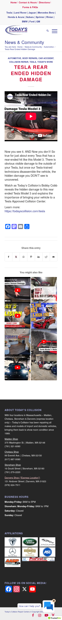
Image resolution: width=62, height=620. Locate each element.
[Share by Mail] (53, 257)
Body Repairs (29, 58)
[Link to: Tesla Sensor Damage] (18, 290)
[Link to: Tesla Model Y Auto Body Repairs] (18, 316)
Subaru (30, 17)
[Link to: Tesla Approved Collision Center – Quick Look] (18, 367)
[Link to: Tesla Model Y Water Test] (44, 341)
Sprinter (40, 17)
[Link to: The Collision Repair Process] (44, 316)
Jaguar (32, 12)
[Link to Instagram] (39, 615)
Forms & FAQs (30, 7)
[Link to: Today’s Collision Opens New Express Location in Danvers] (18, 341)
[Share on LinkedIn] (38, 257)
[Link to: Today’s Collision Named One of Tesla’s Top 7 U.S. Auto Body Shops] (44, 290)
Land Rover (20, 12)
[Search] (46, 31)
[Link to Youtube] (46, 615)
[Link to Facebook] (33, 615)
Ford (31, 21)
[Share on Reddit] (46, 257)
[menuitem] (13, 2)
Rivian (49, 17)
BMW (25, 21)
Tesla (9, 12)
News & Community (24, 42)
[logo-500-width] (26, 31)
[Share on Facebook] (8, 257)
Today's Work (45, 61)
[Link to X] (53, 615)
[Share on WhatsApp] (23, 257)
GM (38, 21)
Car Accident (46, 58)
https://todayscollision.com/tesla (25, 211)
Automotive (14, 58)
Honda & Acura (16, 17)
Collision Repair (18, 61)
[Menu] (53, 31)
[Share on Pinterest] (31, 257)
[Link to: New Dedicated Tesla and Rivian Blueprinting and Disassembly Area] (44, 367)
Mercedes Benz (46, 12)
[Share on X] (16, 257)
